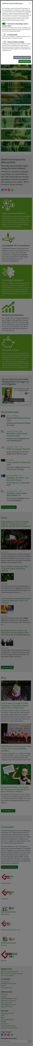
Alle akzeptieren (25, 61)
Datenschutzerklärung (13, 17)
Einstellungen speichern (22, 57)
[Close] (30, 3)
